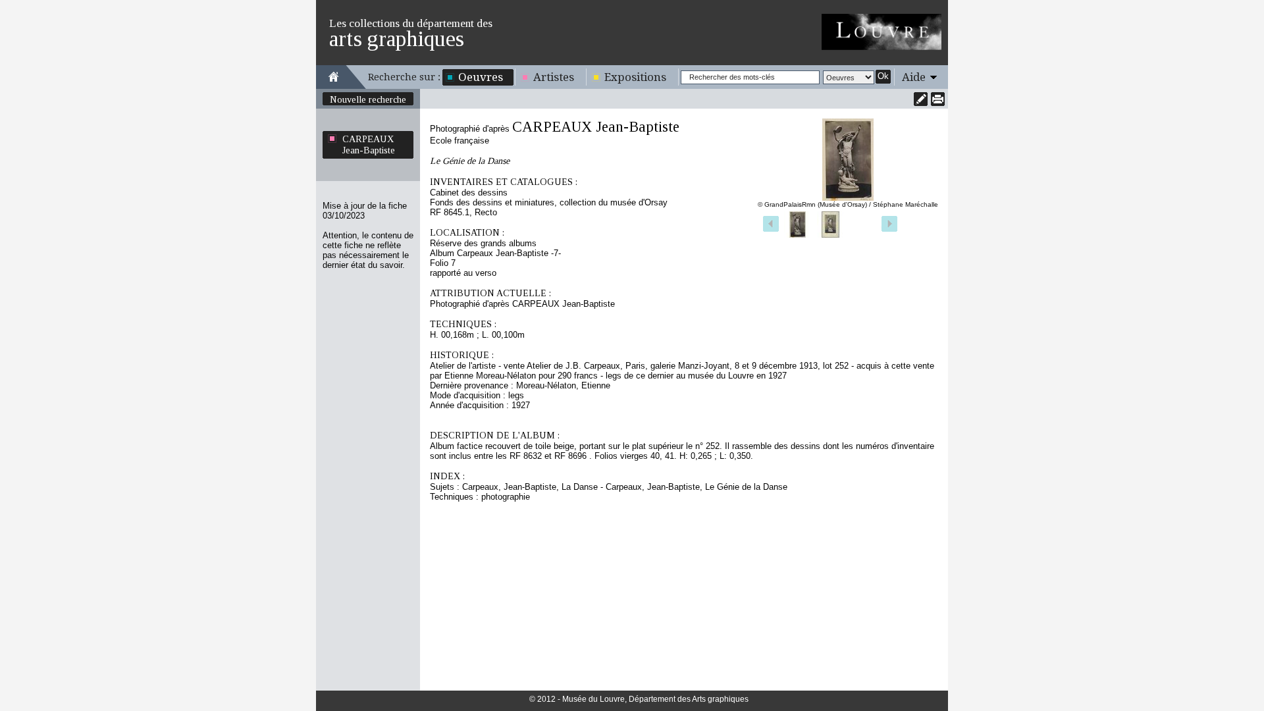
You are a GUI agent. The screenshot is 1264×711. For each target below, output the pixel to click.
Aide (914, 77)
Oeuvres (480, 77)
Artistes (553, 77)
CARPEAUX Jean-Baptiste (368, 144)
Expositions (635, 77)
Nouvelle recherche (368, 99)
